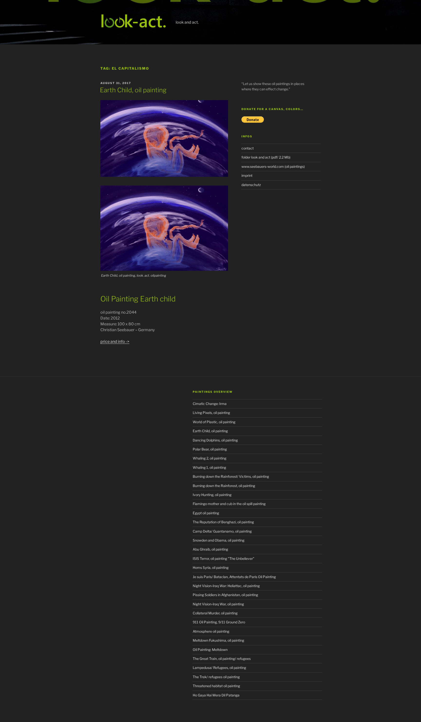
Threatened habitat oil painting (216, 686)
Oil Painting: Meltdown (210, 649)
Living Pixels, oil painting (211, 413)
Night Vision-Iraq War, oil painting (218, 604)
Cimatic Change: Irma (210, 404)
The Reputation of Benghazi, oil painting (223, 522)
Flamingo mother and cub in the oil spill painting (229, 504)
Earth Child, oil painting (133, 90)
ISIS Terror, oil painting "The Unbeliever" (223, 558)
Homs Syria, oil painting (211, 567)
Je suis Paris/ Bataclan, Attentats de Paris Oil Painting (234, 577)
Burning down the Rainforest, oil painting (224, 486)
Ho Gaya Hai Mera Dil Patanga (216, 695)
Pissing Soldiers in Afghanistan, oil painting (225, 595)
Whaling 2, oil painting (209, 458)
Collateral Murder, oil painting (215, 613)
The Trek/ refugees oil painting (216, 677)
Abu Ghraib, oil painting (210, 549)
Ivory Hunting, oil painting (212, 495)
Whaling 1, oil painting (209, 467)
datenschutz (251, 185)
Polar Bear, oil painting (210, 449)
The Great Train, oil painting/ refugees (222, 658)
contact (247, 148)
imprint (246, 175)
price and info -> (114, 341)
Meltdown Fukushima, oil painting (218, 640)
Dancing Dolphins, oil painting (215, 440)
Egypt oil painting (206, 513)
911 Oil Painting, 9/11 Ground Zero (219, 622)
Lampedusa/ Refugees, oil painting (219, 668)
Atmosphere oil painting (211, 631)
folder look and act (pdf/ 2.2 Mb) (265, 157)
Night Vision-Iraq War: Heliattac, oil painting (226, 586)
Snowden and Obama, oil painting (218, 540)
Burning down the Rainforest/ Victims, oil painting (231, 476)
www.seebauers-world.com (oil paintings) (273, 166)
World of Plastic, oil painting (214, 422)
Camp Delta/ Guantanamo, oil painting (222, 531)
